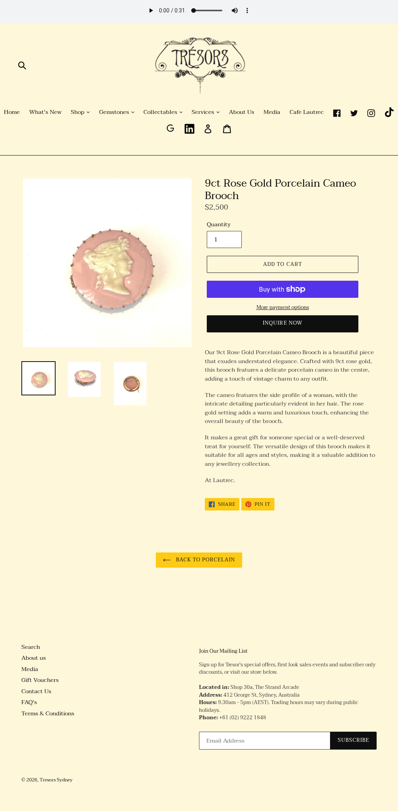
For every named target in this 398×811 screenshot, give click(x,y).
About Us (241, 112)
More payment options (283, 308)
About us (33, 658)
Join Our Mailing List (223, 651)
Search (30, 647)
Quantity (218, 224)
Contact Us (36, 691)
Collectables (161, 112)
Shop (78, 112)
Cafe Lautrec (307, 112)
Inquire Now (282, 323)
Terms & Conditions (47, 713)
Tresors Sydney (56, 780)
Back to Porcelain (205, 560)
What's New (45, 112)
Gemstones (115, 112)
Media (272, 112)
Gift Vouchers (40, 680)
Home (12, 112)
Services (204, 112)
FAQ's (29, 702)
